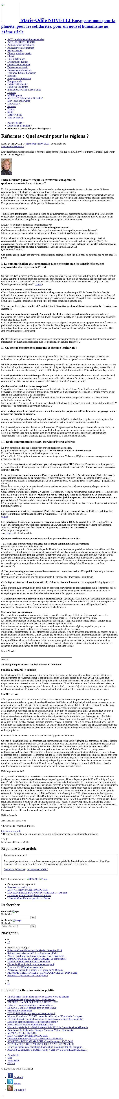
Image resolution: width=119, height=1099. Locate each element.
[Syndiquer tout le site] (1, 1095)
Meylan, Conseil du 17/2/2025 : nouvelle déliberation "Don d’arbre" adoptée (44, 1016)
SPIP (9, 1057)
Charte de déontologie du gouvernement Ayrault (30, 964)
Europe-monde (14, 81)
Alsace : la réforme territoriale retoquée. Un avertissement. (35, 956)
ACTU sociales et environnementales (25, 39)
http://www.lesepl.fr (11, 831)
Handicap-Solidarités (17, 87)
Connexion (9, 869)
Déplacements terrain (17, 67)
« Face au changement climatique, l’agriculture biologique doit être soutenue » (45, 1047)
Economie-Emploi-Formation (21, 73)
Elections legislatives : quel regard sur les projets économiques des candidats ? (45, 1019)
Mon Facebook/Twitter (18, 100)
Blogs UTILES (14, 50)
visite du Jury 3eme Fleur (19, 1010)
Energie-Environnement (19, 78)
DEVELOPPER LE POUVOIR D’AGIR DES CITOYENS (37, 892)
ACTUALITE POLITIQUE (21, 42)
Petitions (11, 106)
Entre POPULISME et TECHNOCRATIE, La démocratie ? (36, 958)
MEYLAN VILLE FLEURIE (22, 1033)
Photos (10, 109)
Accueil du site (14, 123)
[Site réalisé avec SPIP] (2, 1095)
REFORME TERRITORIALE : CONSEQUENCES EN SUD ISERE (42, 972)
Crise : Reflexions (16, 59)
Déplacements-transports (19, 70)
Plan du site (13, 1055)
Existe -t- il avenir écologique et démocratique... (30, 1005)
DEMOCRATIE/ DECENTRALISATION (28, 961)
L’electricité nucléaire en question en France (28, 898)
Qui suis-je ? (19, 1089)
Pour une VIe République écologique (25, 967)
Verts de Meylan (15, 117)
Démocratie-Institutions (18, 64)
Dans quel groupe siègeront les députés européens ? (32, 1021)
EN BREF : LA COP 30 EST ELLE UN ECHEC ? (32, 1002)
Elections (11, 75)
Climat (10, 56)
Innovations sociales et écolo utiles (24, 89)
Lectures (11, 92)
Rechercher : (7, 914)
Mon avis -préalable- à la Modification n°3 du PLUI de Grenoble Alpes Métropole (47, 1027)
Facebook (18, 1077)
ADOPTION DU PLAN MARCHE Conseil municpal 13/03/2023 (40, 1041)
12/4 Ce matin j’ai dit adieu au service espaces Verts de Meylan (38, 996)
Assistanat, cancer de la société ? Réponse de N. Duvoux (35, 970)
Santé (10, 112)
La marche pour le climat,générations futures (29, 895)
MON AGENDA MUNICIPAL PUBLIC (27, 890)
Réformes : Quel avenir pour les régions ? (27, 975)
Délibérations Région (17, 61)
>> (33, 917)
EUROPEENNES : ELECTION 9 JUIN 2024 (30, 1024)
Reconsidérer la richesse (19, 887)
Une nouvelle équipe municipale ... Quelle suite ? (31, 999)
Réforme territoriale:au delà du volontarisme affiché (32, 953)
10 (8, 942)
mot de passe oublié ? (37, 869)
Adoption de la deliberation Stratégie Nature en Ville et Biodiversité (40, 1030)
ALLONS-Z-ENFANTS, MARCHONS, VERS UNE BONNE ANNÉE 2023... (47, 1049)
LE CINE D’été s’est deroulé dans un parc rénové (31, 1007)
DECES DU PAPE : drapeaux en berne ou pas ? (31, 1013)
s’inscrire (20, 869)
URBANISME (14, 114)
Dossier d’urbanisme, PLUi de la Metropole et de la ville (35, 1038)
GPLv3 (11, 1063)
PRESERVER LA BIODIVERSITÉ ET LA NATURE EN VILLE (40, 1044)
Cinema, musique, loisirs (19, 53)
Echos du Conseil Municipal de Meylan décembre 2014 (34, 950)
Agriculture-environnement (20, 47)
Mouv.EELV (13, 103)
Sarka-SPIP (13, 1060)
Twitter (17, 1083)
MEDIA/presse (14, 95)
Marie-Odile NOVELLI (37, 143)
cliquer (38, 284)
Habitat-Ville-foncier (17, 84)
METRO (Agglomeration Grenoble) (25, 98)
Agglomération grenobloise (20, 45)
